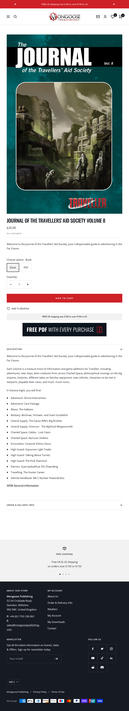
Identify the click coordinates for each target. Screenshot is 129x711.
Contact (52, 628)
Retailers (52, 609)
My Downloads (56, 622)
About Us (53, 596)
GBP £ (12, 681)
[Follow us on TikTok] (102, 658)
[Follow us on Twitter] (102, 648)
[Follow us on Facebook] (92, 648)
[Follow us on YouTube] (92, 658)
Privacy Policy (40, 691)
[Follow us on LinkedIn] (111, 658)
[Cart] (120, 16)
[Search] (15, 16)
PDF (26, 267)
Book (13, 267)
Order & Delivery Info (20, 505)
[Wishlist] (113, 17)
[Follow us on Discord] (102, 667)
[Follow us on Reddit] (92, 667)
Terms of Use (57, 691)
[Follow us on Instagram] (111, 648)
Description (14, 349)
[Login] (105, 16)
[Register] (56, 659)
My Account (54, 615)
